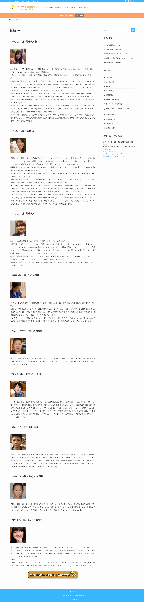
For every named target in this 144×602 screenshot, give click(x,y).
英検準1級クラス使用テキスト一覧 (115, 54)
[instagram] (125, 1)
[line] (128, 1)
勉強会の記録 (110, 128)
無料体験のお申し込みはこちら (113, 156)
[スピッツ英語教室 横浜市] (23, 7)
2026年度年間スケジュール (113, 62)
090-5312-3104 (113, 151)
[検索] (134, 1)
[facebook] (123, 1)
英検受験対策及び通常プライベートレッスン (118, 58)
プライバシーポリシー (67, 595)
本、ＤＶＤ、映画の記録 (114, 104)
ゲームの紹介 (110, 91)
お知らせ (109, 77)
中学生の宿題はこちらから (113, 49)
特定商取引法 (80, 595)
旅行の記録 (109, 123)
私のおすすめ (110, 115)
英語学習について (112, 95)
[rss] (131, 1)
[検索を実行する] (133, 30)
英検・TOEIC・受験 (112, 99)
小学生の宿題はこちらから (113, 45)
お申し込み (79, 15)
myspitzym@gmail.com (117, 154)
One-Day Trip (110, 119)
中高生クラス (110, 86)
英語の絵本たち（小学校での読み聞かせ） (118, 109)
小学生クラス (110, 82)
